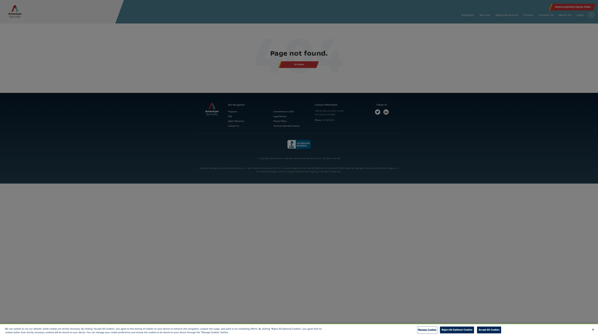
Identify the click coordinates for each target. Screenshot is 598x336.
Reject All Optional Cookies (457, 330)
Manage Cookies (427, 330)
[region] (299, 330)
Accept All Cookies (489, 330)
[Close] (593, 329)
